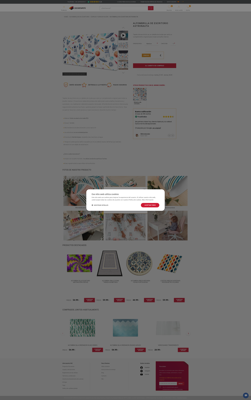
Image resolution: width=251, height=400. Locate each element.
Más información (147, 200)
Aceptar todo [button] (150, 205)
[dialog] (125, 200)
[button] (100, 205)
